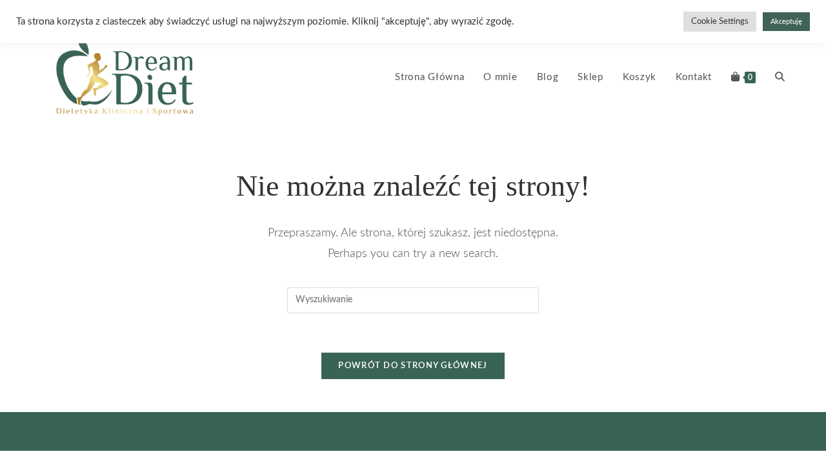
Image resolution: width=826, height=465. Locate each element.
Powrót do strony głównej (412, 366)
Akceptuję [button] (786, 21)
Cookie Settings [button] (720, 21)
